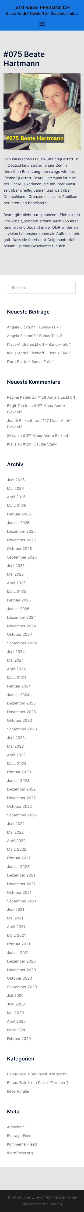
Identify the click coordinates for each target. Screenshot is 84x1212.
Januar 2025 (18, 608)
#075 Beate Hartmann (24, 59)
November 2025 (21, 540)
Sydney (56, 1204)
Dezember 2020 (21, 961)
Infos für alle (18, 1091)
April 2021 (16, 926)
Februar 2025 (19, 600)
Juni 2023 (16, 737)
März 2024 (16, 677)
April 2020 (16, 1021)
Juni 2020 (16, 1004)
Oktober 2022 (19, 806)
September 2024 (22, 643)
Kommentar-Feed (22, 1144)
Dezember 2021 (21, 875)
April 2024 (16, 668)
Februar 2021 (18, 944)
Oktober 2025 (19, 548)
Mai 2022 (15, 832)
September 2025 (22, 557)
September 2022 (22, 815)
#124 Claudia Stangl (40, 444)
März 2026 (16, 505)
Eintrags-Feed (19, 1135)
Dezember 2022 (21, 789)
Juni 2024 (16, 651)
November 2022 (21, 797)
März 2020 (16, 1030)
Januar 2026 (18, 522)
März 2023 (16, 763)
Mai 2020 (15, 1012)
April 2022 (16, 840)
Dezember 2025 (21, 531)
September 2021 (21, 901)
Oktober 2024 (19, 634)
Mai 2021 (15, 918)
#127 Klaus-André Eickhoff (46, 435)
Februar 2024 (19, 686)
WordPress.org (20, 1152)
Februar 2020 (19, 1038)
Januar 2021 (18, 952)
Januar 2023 (18, 780)
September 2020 (22, 986)
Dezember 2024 (21, 617)
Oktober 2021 (19, 892)
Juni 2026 (16, 479)
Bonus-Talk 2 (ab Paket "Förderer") (37, 1082)
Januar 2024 (18, 694)
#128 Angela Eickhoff (56, 397)
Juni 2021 (15, 909)
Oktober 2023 (19, 720)
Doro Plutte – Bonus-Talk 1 (30, 361)
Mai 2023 (15, 746)
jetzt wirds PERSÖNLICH (42, 7)
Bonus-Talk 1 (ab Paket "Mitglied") (37, 1074)
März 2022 (16, 849)
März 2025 (16, 591)
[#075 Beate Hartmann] (42, 111)
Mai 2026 (15, 488)
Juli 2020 (15, 995)
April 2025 (16, 582)
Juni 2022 (16, 823)
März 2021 (16, 935)
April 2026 (16, 496)
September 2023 (22, 729)
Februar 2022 (19, 858)
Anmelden (15, 1127)
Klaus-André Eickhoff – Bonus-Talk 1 (39, 344)
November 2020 (21, 969)
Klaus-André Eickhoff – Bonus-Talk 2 (39, 353)
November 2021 (21, 883)
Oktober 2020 (19, 978)
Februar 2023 (19, 772)
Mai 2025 (15, 574)
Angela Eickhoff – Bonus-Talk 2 (34, 335)
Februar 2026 (19, 514)
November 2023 (21, 711)
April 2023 (16, 755)
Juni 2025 (16, 565)
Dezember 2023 (21, 703)
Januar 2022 (18, 866)
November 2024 (21, 626)
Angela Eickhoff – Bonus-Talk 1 (34, 327)
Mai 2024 (15, 660)
